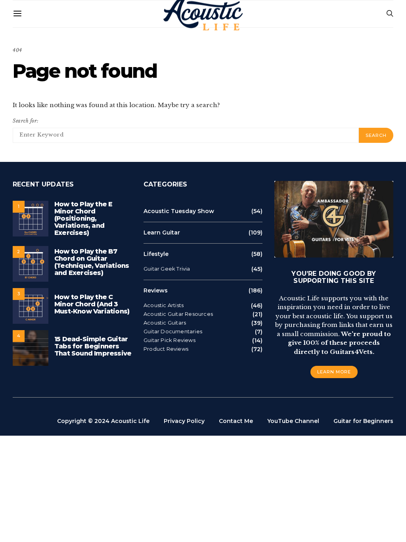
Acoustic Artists (164, 305)
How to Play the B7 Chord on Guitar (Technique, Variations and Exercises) (91, 262)
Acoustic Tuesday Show (179, 211)
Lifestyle (156, 254)
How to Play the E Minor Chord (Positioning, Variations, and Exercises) (83, 218)
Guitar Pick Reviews (169, 340)
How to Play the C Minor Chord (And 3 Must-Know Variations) (91, 304)
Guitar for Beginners (363, 421)
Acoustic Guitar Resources (178, 314)
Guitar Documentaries (173, 331)
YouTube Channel (293, 421)
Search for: (26, 121)
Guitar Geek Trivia (167, 268)
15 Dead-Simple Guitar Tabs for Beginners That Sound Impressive (92, 346)
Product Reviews (166, 349)
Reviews (156, 290)
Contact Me (236, 421)
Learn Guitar (162, 232)
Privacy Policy (184, 421)
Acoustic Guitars (165, 322)
